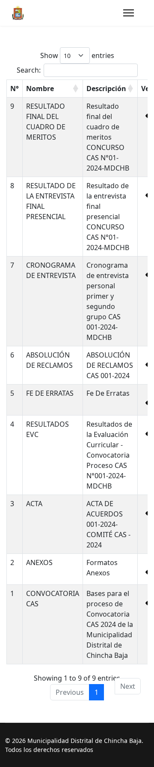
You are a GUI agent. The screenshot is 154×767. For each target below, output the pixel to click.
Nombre (40, 88)
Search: (29, 70)
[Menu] (128, 12)
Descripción (106, 88)
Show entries (77, 55)
